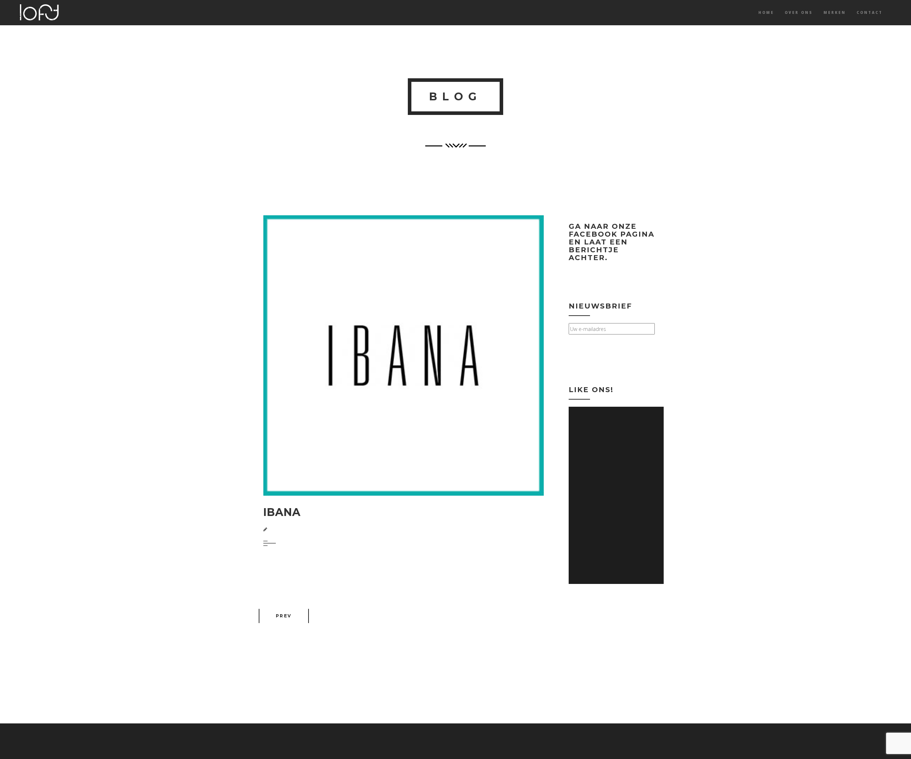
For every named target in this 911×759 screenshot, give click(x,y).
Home (766, 12)
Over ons (799, 12)
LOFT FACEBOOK (608, 272)
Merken (834, 12)
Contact (870, 12)
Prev (284, 615)
